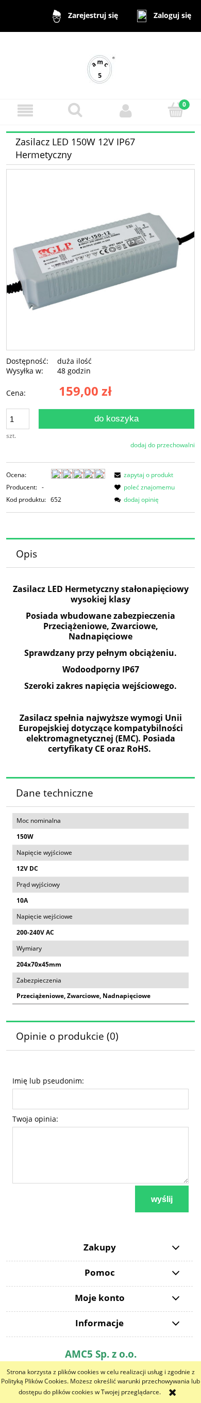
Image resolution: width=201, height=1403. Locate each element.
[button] (25, 110)
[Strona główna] (100, 64)
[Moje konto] (125, 110)
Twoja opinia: (35, 1119)
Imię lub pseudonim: (48, 1081)
